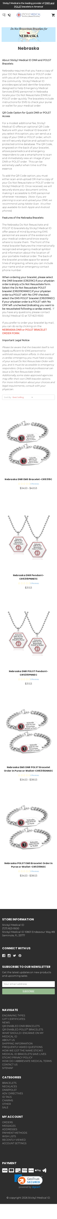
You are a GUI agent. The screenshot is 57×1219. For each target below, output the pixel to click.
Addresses (9, 1129)
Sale (5, 1107)
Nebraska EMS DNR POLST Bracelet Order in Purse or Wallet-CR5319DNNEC (28, 769)
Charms (7, 1100)
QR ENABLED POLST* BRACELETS (22, 1029)
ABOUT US (8, 1040)
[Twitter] (14, 955)
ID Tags (7, 1097)
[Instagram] (9, 955)
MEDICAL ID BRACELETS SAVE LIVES (24, 1054)
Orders (7, 1122)
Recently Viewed (14, 1139)
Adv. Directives (12, 1093)
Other (6, 1104)
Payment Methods (14, 1132)
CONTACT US (10, 1064)
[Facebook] (3, 955)
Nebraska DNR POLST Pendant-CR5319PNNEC (28, 673)
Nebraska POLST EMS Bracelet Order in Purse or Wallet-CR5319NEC (28, 865)
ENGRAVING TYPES (13, 1015)
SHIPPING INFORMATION (17, 1043)
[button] (29, 25)
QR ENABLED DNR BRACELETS (21, 1026)
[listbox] (23, 397)
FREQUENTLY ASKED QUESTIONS (22, 1047)
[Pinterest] (19, 955)
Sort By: (8, 397)
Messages (9, 1125)
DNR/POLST (9, 1090)
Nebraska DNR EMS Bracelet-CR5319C (28, 479)
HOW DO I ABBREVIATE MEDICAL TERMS (27, 1061)
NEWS (6, 1022)
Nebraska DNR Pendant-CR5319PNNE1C (28, 577)
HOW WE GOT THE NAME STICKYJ (22, 1050)
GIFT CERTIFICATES (13, 1019)
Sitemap (7, 1068)
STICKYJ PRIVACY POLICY (17, 1057)
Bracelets (9, 1083)
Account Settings (14, 1143)
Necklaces (9, 1086)
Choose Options (30, 443)
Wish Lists (9, 1136)
